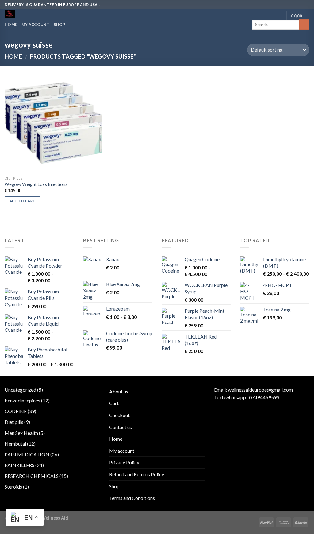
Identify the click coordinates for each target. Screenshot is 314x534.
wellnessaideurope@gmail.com (260, 390)
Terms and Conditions (132, 498)
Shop (59, 24)
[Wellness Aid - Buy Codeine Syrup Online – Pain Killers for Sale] (30, 13)
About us (118, 391)
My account (35, 24)
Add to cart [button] (23, 201)
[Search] (304, 24)
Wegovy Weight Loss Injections (36, 184)
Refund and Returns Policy (136, 474)
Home (11, 24)
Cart (114, 403)
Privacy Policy (124, 462)
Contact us (120, 427)
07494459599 (264, 397)
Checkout (119, 415)
